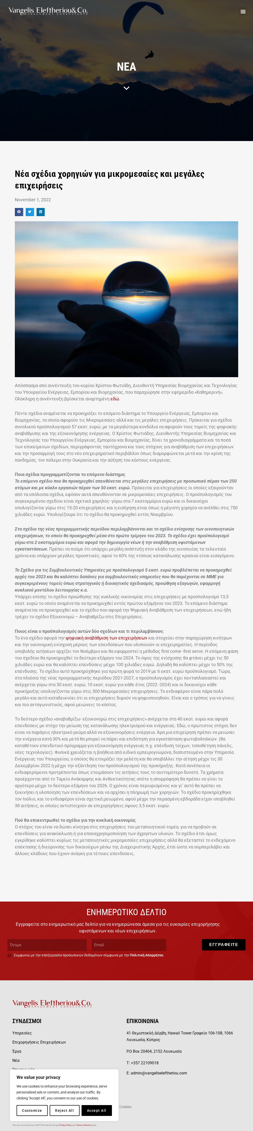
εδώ (114, 398)
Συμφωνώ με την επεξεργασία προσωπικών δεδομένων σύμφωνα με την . (89, 955)
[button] (243, 11)
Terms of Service (83, 1125)
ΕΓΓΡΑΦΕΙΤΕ (223, 944)
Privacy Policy (65, 1125)
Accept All (96, 1110)
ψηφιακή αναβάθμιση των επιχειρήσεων (106, 637)
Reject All (64, 1110)
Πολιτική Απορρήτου (146, 955)
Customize (32, 1110)
